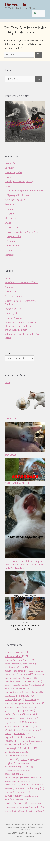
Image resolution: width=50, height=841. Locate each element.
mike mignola (11, 745)
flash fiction (32, 699)
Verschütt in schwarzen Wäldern (21, 282)
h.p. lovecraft (14, 722)
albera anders (16, 656)
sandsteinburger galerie (17, 777)
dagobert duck (19, 678)
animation (29, 663)
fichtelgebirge (14, 699)
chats (8, 678)
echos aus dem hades (14, 692)
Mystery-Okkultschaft (18, 195)
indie (20, 730)
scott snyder (25, 781)
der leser (31, 678)
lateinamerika (13, 741)
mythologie (13, 748)
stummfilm (23, 792)
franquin (19, 707)
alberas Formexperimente (20, 660)
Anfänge (9, 287)
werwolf (11, 811)
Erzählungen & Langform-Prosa (23, 232)
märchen (30, 748)
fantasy (27, 695)
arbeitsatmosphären (16, 667)
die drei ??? (34, 681)
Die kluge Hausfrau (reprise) (19, 181)
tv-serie (25, 807)
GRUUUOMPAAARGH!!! (17, 483)
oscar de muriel (12, 755)
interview (28, 730)
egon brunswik (12, 696)
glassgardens (26, 710)
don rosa (8, 689)
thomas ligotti (20, 799)
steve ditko (10, 792)
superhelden (14, 795)
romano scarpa (12, 770)
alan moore (22, 652)
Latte (7, 278)
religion (10, 763)
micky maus (36, 741)
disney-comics (13, 685)
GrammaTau (13, 241)
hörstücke (10, 730)
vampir (37, 807)
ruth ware (25, 770)
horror (31, 726)
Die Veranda (15, 4)
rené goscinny (23, 763)
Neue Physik (11, 313)
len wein (26, 741)
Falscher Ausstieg (13, 318)
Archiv (8, 353)
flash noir (9, 704)
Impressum (19, 836)
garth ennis (30, 707)
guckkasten (23, 718)
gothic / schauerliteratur (21, 714)
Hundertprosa (14, 250)
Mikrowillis (10, 218)
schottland (36, 777)
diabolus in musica (15, 681)
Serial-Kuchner (12, 785)
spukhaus (10, 788)
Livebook (11, 213)
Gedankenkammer (14, 296)
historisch (18, 726)
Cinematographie (13, 172)
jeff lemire (9, 734)
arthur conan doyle (15, 670)
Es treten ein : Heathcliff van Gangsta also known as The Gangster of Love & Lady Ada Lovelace (24, 565)
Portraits (9, 254)
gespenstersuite (11, 711)
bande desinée (35, 671)
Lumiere (9, 209)
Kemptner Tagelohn (15, 199)
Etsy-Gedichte (14, 236)
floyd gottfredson (22, 704)
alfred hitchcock (13, 664)
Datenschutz (30, 836)
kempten (29, 737)
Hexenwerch (13, 245)
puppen (35, 759)
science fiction (12, 781)
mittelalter (25, 744)
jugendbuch (13, 737)
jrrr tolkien (21, 733)
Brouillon (9, 167)
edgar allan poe (34, 692)
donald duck (37, 685)
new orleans (22, 752)
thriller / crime (16, 803)
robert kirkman (27, 767)
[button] (35, 13)
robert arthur (13, 767)
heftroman (31, 722)
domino (26, 685)
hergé (8, 726)
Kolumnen (10, 204)
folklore (38, 703)
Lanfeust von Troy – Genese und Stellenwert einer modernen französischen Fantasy (21, 326)
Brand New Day (13, 308)
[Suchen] (38, 55)
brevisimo (26, 674)
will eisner (23, 811)
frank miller (9, 707)
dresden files (21, 688)
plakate (25, 755)
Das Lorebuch (14, 227)
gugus (35, 718)
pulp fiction (24, 760)
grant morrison (10, 718)
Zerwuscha (10, 454)
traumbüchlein (12, 807)
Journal (8, 186)
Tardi (8, 799)
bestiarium (11, 674)
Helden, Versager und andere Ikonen (25, 190)
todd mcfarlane (35, 803)
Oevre (8, 222)
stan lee (20, 789)
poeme (12, 759)
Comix (8, 177)
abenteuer (10, 652)
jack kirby (37, 730)
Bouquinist (10, 163)
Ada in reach (11, 291)
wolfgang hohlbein (37, 811)
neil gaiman (10, 752)
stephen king (34, 788)
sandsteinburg (14, 773)
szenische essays (31, 796)
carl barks (39, 674)
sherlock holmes (32, 784)
